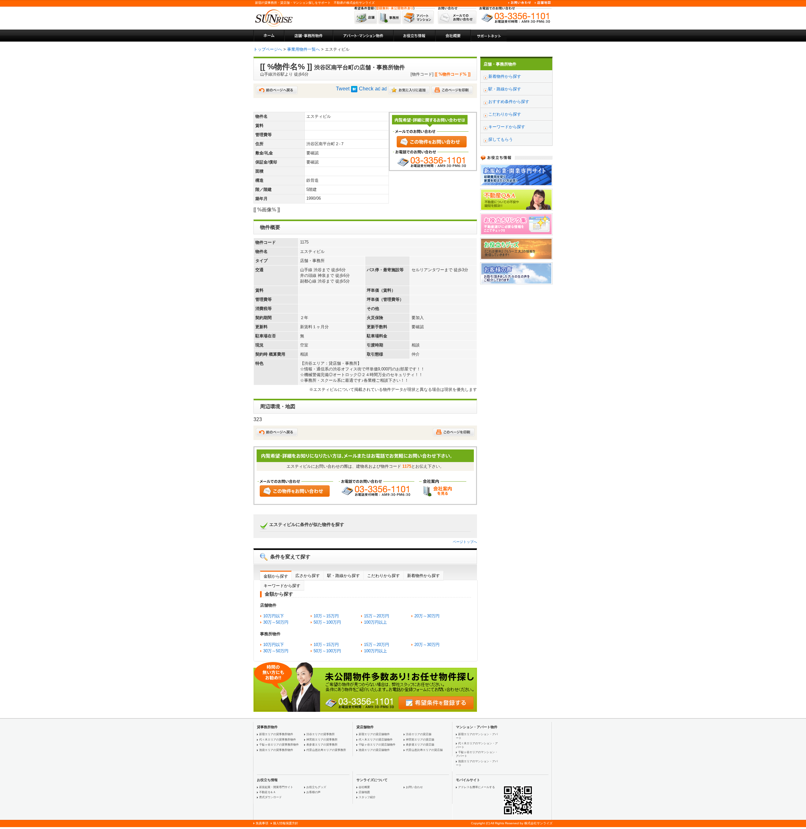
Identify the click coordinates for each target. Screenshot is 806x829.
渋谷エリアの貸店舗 (418, 734)
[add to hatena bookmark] (354, 90)
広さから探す (307, 575)
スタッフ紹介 (367, 797)
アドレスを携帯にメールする (476, 787)
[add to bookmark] (409, 92)
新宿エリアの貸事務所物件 (276, 734)
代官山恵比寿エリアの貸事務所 (326, 750)
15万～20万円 (376, 616)
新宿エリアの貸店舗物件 (374, 734)
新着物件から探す (423, 575)
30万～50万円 (275, 622)
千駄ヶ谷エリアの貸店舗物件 (377, 744)
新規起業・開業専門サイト (276, 787)
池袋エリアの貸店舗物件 (374, 750)
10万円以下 (273, 616)
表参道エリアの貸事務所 (322, 744)
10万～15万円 (326, 616)
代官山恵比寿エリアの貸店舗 (424, 750)
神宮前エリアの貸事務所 (322, 739)
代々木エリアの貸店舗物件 (376, 739)
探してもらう (500, 139)
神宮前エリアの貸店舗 (420, 739)
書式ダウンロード (270, 797)
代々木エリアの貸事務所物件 (277, 739)
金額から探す (276, 576)
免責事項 (262, 823)
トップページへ (267, 49)
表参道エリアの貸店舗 (420, 744)
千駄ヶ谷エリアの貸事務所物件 (279, 744)
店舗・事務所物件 (500, 64)
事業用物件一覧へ (303, 49)
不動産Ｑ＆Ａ (267, 792)
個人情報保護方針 (285, 823)
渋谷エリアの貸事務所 (320, 734)
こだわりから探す (383, 575)
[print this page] (452, 92)
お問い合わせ (414, 787)
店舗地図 (364, 792)
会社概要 (364, 787)
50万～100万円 (327, 622)
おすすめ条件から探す (508, 101)
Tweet (342, 88)
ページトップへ (465, 542)
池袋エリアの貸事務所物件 (276, 750)
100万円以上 (375, 622)
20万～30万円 (427, 616)
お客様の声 (313, 792)
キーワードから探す (282, 585)
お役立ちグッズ (316, 787)
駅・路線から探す (343, 575)
